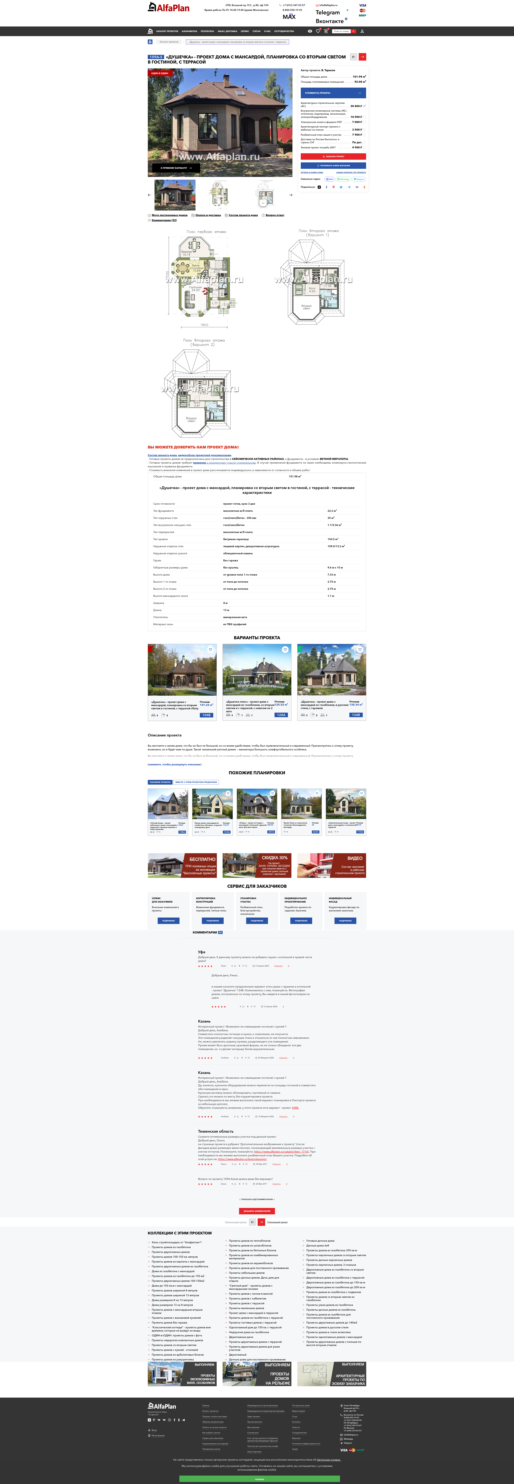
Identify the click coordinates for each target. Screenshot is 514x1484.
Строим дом (252, 1432)
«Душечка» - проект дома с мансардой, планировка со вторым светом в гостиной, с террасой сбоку (174, 705)
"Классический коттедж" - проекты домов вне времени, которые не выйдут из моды (181, 1329)
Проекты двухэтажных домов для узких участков (254, 1348)
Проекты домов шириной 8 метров (174, 1290)
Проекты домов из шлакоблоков (250, 1245)
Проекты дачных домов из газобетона (331, 1309)
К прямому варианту (174, 168)
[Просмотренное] (310, 31)
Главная (205, 1405)
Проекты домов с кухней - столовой (175, 1349)
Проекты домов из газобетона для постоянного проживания (328, 1316)
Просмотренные (254, 1422)
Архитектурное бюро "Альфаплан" (157, 1413)
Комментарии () (164, 220)
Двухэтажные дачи (241, 1337)
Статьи (256, 31)
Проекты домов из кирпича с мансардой (178, 1261)
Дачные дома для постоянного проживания (257, 1359)
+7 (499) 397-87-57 (353, 1430)
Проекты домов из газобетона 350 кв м (331, 1250)
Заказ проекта (253, 1416)
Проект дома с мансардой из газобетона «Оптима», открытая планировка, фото (208, 825)
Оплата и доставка (208, 215)
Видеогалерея (298, 1411)
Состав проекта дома (243, 215)
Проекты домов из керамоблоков (251, 1263)
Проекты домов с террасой (246, 1303)
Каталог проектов (167, 31)
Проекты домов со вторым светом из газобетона (330, 1298)
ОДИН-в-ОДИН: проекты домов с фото (177, 1335)
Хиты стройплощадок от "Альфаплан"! (177, 1242)
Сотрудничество (284, 31)
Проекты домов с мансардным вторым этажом (177, 1311)
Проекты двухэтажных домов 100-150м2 (178, 1280)
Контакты (296, 1422)
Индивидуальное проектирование (262, 1405)
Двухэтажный (237, 1354)
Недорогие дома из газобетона (249, 1332)
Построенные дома (301, 1405)
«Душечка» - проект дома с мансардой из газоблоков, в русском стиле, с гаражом (324, 705)
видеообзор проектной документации (204, 455)
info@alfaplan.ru (328, 5)
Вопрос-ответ (275, 215)
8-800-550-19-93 (292, 10)
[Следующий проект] (261, 1222)
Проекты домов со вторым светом (174, 1345)
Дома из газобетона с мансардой (173, 1271)
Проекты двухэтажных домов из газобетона (180, 1266)
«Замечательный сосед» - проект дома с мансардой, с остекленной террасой (342, 825)
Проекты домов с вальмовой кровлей (176, 1317)
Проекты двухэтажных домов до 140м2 (331, 1322)
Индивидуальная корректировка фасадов (265, 1411)
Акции (295, 1449)
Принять (259, 1479)
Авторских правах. (329, 1459)
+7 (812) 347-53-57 (294, 5)
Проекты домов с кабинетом (247, 1298)
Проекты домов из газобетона (171, 1247)
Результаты (207, 31)
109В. (295, 1107)
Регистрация (158, 1435)
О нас (267, 31)
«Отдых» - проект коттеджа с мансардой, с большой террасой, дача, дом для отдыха (253, 825)
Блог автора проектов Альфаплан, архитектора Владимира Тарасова (262, 1439)
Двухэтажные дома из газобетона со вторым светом (335, 1271)
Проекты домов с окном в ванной (251, 1293)
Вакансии (296, 1438)
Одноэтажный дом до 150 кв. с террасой (255, 1327)
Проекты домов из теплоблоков (250, 1240)
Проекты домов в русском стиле (327, 1327)
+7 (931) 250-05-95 (353, 1420)
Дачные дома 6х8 (317, 1245)
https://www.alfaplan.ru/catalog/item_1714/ (281, 1151)
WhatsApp (344, 179)
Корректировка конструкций (215, 1443)
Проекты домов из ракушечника (173, 1359)
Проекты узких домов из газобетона (329, 1305)
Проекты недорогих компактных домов (177, 1340)
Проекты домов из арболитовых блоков (178, 1354)
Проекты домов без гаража (169, 1322)
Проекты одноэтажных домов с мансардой (334, 1337)
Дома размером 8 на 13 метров (172, 1300)
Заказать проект (335, 156)
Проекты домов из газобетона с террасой (256, 1317)
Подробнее (164, 688)
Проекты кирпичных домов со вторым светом (336, 1255)
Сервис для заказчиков (257, 886)
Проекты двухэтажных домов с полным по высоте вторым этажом (333, 1343)
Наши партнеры (254, 1451)
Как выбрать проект (211, 1432)
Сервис (245, 31)
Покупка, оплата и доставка (214, 1416)
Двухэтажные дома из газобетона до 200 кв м (335, 1287)
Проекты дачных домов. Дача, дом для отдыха (254, 1279)
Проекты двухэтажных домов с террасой (255, 1341)
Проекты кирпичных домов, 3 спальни (331, 1264)
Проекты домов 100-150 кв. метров (175, 1256)
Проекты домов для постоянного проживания (259, 1268)
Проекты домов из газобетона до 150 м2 (178, 1276)
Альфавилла (189, 31)
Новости (296, 1427)
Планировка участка (211, 1449)
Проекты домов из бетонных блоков (252, 1250)
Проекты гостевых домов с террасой (253, 1322)
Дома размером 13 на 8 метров (172, 1305)
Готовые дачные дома (320, 1240)
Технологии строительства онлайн (262, 1446)
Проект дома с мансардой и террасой (253, 1313)
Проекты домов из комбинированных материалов (253, 1257)
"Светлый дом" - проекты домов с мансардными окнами (251, 1287)
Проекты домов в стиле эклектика (328, 1332)
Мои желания (253, 1427)
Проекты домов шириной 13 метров (175, 1295)
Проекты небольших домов (247, 1272)
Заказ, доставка (227, 31)
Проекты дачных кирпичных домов (329, 1260)
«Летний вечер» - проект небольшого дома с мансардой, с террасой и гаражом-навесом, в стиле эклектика (164, 826)
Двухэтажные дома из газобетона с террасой (335, 1277)
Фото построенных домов (170, 215)
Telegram (360, 179)
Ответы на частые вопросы (214, 1427)
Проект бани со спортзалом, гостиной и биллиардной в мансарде (295, 825)
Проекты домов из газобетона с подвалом (333, 1292)
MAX (331, 179)
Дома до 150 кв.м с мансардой (172, 1285)
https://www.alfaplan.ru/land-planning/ (242, 1159)
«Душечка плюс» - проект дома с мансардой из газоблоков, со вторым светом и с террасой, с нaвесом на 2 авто (250, 706)
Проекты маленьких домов (246, 1308)
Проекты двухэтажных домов (171, 1252)
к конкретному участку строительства (224, 462)
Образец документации (213, 1422)
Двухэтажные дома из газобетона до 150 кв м (335, 1282)
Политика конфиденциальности (306, 1443)
